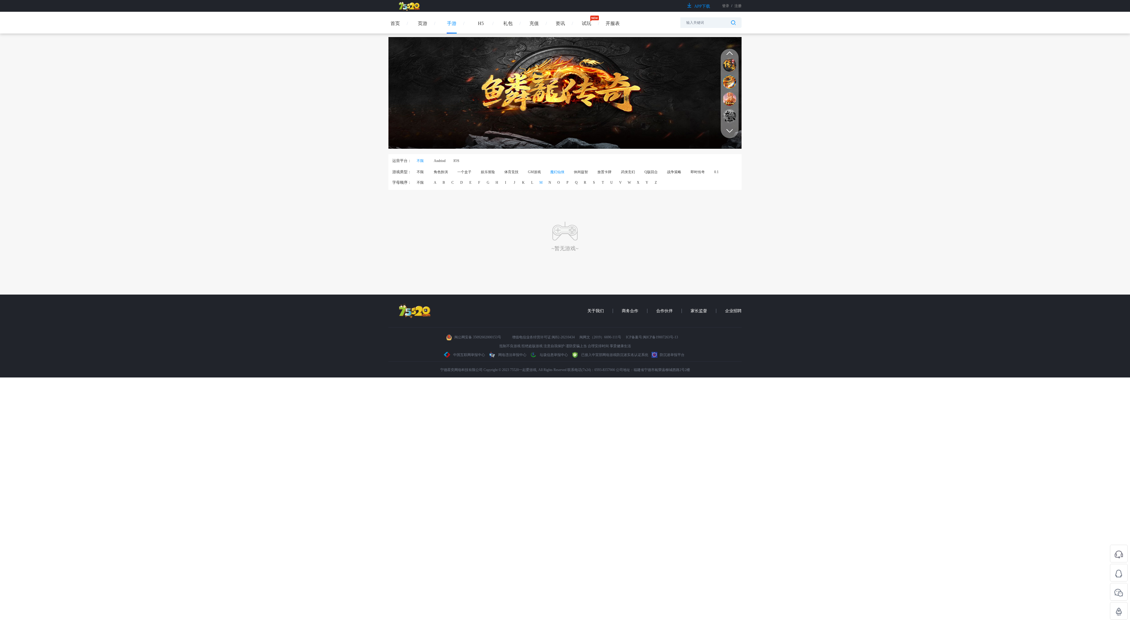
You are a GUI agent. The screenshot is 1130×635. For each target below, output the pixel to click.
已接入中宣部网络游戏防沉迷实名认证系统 (614, 355)
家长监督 (699, 311)
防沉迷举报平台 (671, 355)
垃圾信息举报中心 (553, 355)
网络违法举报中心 (512, 355)
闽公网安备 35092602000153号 (477, 337)
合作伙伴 (664, 311)
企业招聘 (733, 311)
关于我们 (595, 311)
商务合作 (630, 311)
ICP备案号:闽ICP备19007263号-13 (652, 337)
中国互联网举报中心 (469, 355)
